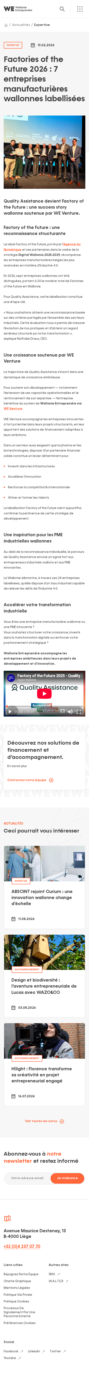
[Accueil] (6, 25)
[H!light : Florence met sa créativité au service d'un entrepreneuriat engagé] (44, 1064)
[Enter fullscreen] (79, 712)
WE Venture (13, 408)
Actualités (21, 25)
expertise (13, 45)
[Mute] (70, 712)
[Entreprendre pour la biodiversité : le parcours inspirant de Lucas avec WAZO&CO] (44, 976)
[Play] (10, 712)
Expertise (42, 25)
